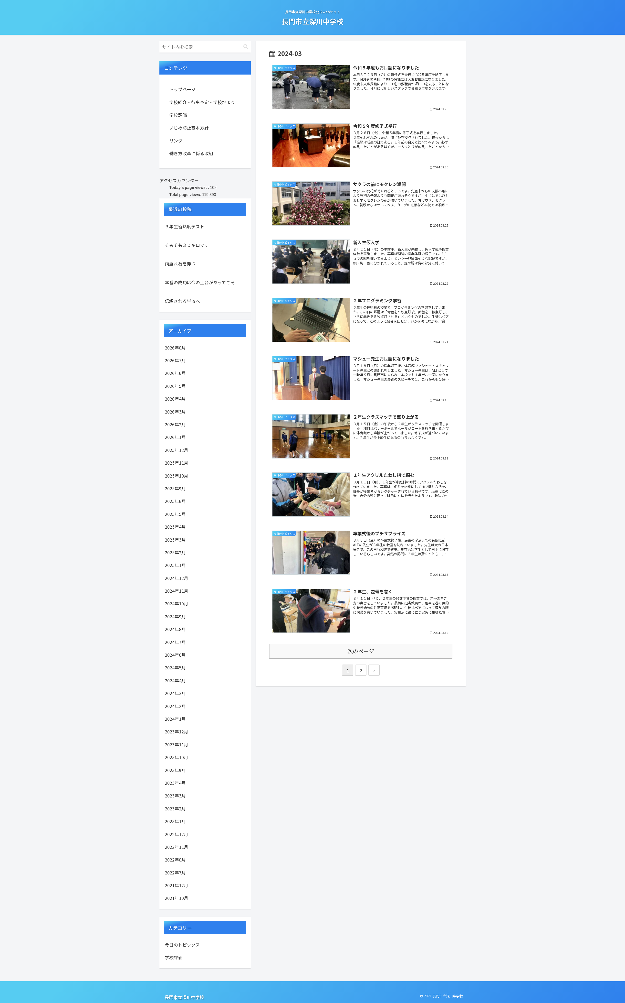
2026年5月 (175, 386)
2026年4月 (175, 398)
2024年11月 (176, 591)
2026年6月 (175, 373)
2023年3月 (175, 795)
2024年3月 (175, 693)
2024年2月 (175, 706)
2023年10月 (176, 757)
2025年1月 (175, 565)
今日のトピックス (182, 944)
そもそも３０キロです (187, 245)
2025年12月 (176, 450)
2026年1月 (175, 437)
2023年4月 (175, 783)
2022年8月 (175, 859)
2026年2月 (175, 424)
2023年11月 (176, 744)
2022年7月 (175, 872)
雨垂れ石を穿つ (180, 263)
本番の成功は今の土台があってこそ (200, 282)
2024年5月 (175, 667)
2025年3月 (175, 539)
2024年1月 (175, 719)
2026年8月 (175, 347)
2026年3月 (175, 411)
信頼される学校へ (182, 301)
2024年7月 (175, 642)
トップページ (182, 89)
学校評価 (178, 115)
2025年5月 (175, 514)
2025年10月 (176, 475)
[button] (245, 46)
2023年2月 (175, 808)
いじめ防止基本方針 (189, 127)
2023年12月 (176, 731)
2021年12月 (176, 885)
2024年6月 (175, 655)
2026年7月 (175, 360)
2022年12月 (176, 834)
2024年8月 (175, 629)
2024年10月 (176, 603)
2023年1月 (175, 821)
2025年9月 (175, 488)
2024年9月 (175, 616)
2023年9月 (175, 770)
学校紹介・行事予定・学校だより (202, 102)
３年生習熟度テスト (184, 226)
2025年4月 (175, 526)
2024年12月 (176, 578)
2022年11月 (176, 847)
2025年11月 (176, 462)
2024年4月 (175, 680)
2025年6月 (175, 501)
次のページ (360, 651)
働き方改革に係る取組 (191, 153)
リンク (175, 140)
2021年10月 (176, 898)
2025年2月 (175, 552)
